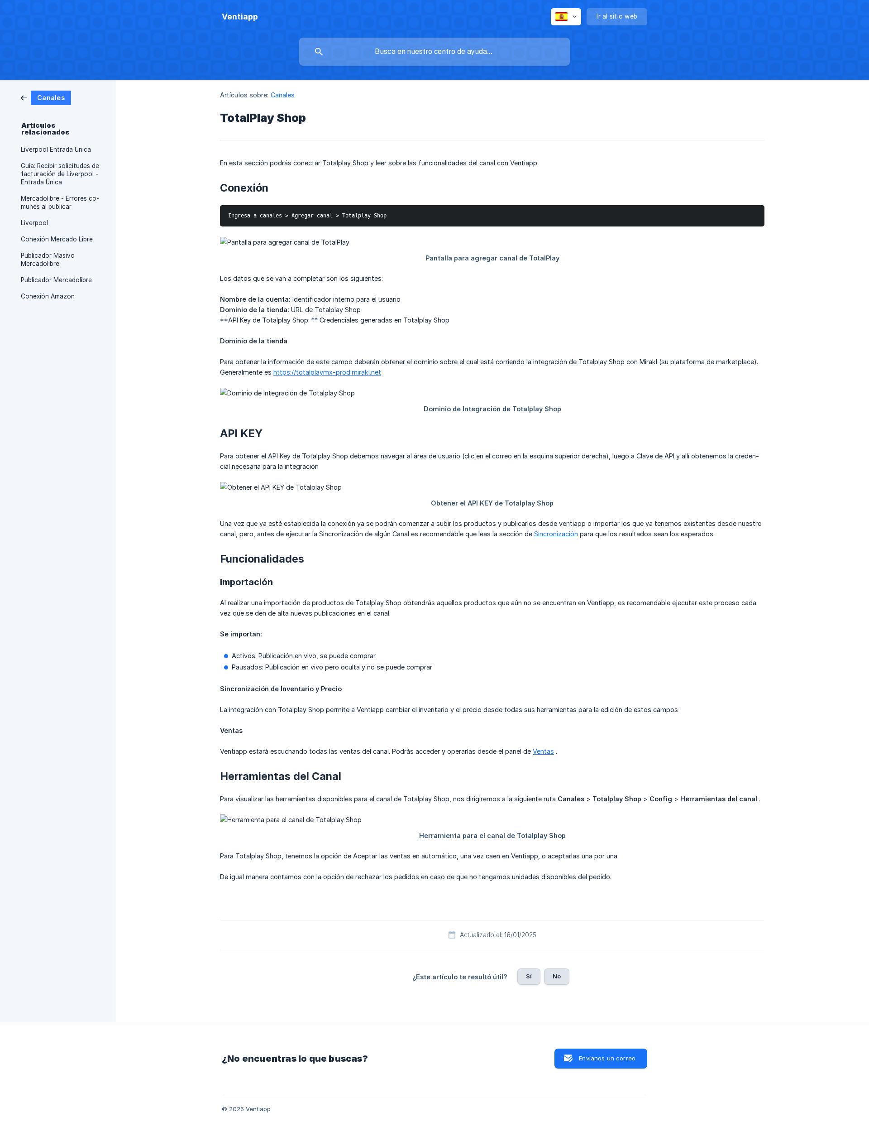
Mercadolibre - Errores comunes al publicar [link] (60, 202)
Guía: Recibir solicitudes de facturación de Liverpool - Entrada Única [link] (60, 174)
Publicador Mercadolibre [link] (56, 280)
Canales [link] (283, 95)
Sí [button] (529, 976)
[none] (240, 16)
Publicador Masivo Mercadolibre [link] (48, 259)
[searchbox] (434, 52)
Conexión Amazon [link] (48, 296)
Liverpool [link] (34, 222)
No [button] (557, 976)
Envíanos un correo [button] (607, 1058)
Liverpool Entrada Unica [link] (56, 149)
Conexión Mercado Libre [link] (57, 239)
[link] (46, 97)
